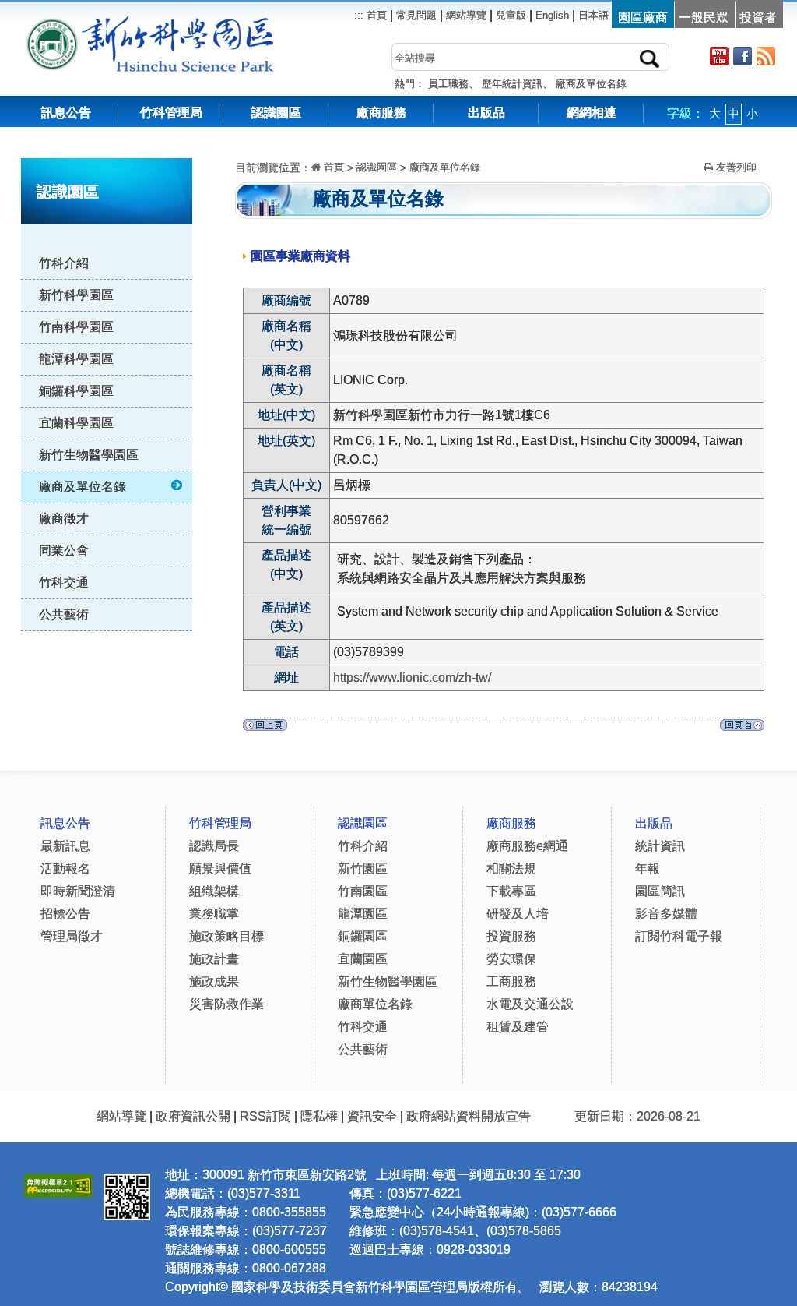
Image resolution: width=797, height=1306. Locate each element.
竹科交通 (64, 582)
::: (204, 148)
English (552, 15)
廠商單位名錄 (375, 1004)
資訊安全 (372, 1116)
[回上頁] (265, 729)
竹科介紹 (64, 263)
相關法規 (511, 868)
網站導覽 (466, 15)
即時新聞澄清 (77, 891)
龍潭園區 (363, 913)
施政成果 (214, 981)
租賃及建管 (517, 1026)
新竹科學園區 (76, 295)
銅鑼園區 (363, 936)
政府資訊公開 (193, 1116)
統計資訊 (660, 845)
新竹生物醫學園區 (89, 454)
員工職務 (448, 84)
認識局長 (214, 845)
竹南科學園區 (76, 327)
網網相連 (591, 112)
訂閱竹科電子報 (678, 936)
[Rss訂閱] (766, 55)
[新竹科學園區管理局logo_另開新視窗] (52, 23)
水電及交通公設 (530, 1004)
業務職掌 (214, 913)
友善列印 (735, 167)
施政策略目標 (226, 936)
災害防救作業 (226, 1004)
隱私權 (319, 1116)
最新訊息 (65, 845)
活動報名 (65, 868)
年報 (647, 868)
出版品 (486, 112)
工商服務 (511, 981)
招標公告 (65, 913)
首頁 (375, 15)
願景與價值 (220, 868)
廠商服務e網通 (527, 845)
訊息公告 (66, 112)
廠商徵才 (64, 518)
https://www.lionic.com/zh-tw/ (412, 677)
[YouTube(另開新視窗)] (719, 55)
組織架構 (214, 891)
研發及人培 (517, 913)
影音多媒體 (666, 913)
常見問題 (416, 15)
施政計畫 (214, 958)
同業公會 (64, 550)
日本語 (593, 15)
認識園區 (276, 112)
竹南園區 (363, 891)
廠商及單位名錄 (591, 84)
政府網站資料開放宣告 (468, 1116)
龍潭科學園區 (76, 358)
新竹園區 (363, 868)
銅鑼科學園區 (76, 390)
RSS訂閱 (265, 1116)
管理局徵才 (71, 936)
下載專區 (511, 891)
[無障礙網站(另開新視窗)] (58, 1183)
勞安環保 (511, 958)
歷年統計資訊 (512, 84)
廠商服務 (381, 112)
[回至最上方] (742, 729)
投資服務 (511, 936)
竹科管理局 (171, 112)
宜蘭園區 (363, 958)
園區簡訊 (660, 891)
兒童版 (511, 15)
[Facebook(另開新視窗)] (742, 55)
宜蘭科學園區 (76, 422)
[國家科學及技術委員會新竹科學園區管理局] (185, 23)
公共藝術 (64, 614)
